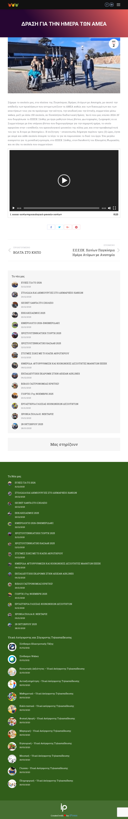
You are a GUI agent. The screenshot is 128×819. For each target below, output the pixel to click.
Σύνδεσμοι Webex (29, 656)
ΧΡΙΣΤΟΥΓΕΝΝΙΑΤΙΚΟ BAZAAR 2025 (41, 343)
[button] (64, 180)
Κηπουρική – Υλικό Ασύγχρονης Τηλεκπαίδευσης (46, 743)
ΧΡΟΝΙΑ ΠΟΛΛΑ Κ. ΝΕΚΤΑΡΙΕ (37, 414)
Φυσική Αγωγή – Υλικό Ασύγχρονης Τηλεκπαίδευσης (47, 718)
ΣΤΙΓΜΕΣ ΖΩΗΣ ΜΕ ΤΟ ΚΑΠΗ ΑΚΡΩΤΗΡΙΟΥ (45, 353)
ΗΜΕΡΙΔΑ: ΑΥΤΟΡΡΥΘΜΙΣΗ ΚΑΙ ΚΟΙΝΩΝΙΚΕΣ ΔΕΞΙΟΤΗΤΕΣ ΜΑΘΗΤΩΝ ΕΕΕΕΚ (64, 363)
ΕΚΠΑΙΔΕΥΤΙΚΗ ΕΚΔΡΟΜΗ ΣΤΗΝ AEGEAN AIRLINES (50, 373)
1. (36, 214)
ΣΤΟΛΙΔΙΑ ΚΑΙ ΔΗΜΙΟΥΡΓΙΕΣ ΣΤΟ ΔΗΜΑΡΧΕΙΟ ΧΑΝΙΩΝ (52, 292)
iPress (73, 815)
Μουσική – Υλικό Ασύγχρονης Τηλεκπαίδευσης (45, 755)
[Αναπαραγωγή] (13, 208)
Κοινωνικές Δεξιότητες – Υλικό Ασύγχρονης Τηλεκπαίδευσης (52, 668)
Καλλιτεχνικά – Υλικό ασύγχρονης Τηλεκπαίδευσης (47, 706)
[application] (64, 180)
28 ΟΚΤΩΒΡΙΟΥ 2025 (32, 424)
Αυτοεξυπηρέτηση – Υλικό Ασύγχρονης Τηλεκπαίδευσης (49, 681)
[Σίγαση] (109, 208)
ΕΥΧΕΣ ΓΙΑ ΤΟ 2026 (31, 282)
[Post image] (15, 285)
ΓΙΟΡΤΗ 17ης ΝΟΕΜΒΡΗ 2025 (37, 393)
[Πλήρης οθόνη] (114, 208)
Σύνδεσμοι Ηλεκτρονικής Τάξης (37, 643)
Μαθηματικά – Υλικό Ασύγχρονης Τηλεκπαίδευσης (47, 693)
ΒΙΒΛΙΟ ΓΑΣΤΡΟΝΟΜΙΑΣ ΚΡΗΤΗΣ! (40, 383)
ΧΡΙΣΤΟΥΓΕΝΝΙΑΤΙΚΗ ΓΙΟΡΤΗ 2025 (41, 333)
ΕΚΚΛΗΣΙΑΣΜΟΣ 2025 (33, 313)
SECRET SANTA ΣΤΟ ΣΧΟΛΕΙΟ (37, 302)
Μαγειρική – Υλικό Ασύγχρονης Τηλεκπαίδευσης (45, 730)
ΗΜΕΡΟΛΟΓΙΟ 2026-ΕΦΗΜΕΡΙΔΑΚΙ (40, 323)
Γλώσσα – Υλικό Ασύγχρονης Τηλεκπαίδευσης (44, 768)
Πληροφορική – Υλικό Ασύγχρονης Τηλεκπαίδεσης (46, 780)
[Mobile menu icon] (118, 4)
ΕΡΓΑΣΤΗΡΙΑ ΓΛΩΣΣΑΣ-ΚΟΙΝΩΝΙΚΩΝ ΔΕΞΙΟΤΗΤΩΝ (49, 404)
